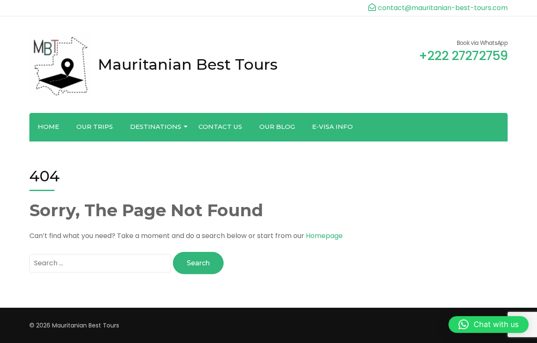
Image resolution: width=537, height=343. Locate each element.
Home (48, 127)
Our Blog (277, 127)
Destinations (155, 127)
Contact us (220, 127)
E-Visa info (332, 127)
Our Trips (94, 127)
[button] (488, 324)
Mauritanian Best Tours (188, 64)
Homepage (324, 236)
